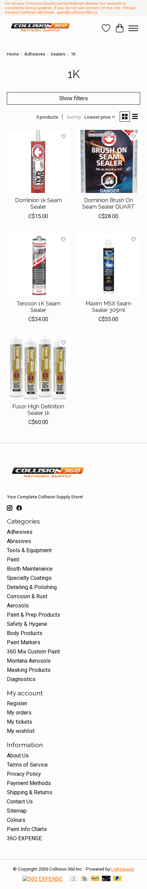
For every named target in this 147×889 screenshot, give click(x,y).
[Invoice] (73, 879)
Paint (13, 559)
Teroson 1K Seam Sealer (38, 306)
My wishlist (21, 731)
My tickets (19, 722)
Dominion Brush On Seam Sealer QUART (108, 203)
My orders (19, 712)
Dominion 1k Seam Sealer (38, 203)
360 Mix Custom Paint (33, 651)
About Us (18, 755)
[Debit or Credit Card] (106, 879)
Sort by (74, 117)
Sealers (58, 54)
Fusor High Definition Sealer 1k (38, 409)
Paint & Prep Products (33, 615)
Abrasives (19, 541)
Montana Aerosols (29, 661)
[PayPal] (95, 879)
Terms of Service (27, 765)
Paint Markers (23, 642)
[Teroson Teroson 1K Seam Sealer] (38, 264)
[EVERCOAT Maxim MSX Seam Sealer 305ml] (108, 264)
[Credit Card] (84, 879)
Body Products (24, 633)
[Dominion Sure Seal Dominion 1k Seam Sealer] (38, 161)
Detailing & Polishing (32, 587)
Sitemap (17, 811)
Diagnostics (21, 679)
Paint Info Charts (27, 829)
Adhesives (34, 54)
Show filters (73, 98)
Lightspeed (122, 869)
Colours (16, 820)
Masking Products (29, 670)
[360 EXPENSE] (42, 879)
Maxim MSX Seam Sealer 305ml (108, 306)
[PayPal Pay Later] (117, 879)
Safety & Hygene (27, 624)
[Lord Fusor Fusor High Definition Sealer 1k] (38, 367)
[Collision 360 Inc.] (41, 28)
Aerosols (18, 605)
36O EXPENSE (24, 838)
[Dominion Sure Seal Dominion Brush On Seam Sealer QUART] (108, 161)
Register (17, 703)
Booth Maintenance (30, 569)
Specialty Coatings (29, 578)
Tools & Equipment (29, 550)
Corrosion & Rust (27, 596)
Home (13, 54)
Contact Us (20, 801)
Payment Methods (29, 783)
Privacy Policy (24, 774)
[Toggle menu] (133, 28)
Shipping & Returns (29, 792)
